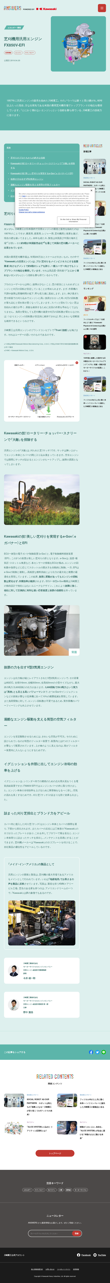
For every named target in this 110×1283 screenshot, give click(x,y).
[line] (103, 1052)
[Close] (91, 190)
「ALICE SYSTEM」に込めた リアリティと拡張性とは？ (40, 1128)
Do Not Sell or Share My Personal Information (73, 220)
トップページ (55, 1153)
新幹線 (68, 1190)
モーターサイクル (81, 1190)
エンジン (18, 53)
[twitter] (97, 1052)
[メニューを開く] (102, 8)
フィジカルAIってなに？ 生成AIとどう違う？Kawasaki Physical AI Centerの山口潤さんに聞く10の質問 (94, 229)
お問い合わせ (50, 1269)
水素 (60, 1190)
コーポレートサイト (63, 1269)
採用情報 (76, 1269)
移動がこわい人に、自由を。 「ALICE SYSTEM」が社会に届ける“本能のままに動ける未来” (92, 1132)
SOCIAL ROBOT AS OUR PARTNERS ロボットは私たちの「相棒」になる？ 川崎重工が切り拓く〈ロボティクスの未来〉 (39, 1107)
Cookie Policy (24, 210)
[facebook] (91, 1052)
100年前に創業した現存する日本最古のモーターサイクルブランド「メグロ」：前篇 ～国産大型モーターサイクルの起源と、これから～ (94, 364)
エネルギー (27, 1190)
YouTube (102, 1255)
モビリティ (51, 1190)
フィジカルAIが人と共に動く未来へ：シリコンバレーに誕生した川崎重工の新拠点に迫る (94, 265)
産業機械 (8, 53)
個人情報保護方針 (37, 1269)
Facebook (86, 1255)
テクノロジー (29, 53)
